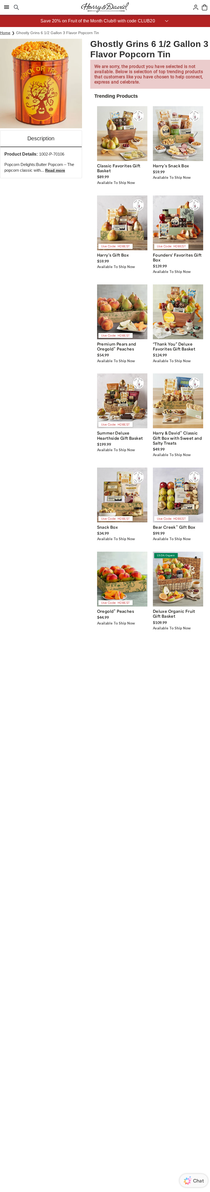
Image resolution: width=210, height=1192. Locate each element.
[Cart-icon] (204, 7)
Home (5, 33)
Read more (55, 170)
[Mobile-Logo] (105, 7)
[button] (105, 21)
